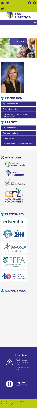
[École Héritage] (15, 173)
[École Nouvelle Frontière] (15, 182)
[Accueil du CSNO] (2, 2)
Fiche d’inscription (10, 109)
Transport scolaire (10, 133)
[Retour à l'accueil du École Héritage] (18, 16)
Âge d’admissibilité (10, 104)
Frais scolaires (8, 138)
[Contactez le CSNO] (7, 2)
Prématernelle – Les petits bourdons (18, 144)
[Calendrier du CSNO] (2, 8)
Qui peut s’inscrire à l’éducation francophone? (16, 115)
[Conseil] (14, 195)
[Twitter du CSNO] (34, 2)
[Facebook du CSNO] (29, 2)
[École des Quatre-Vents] (15, 164)
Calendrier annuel (10, 128)
